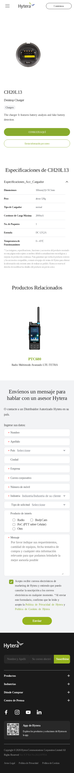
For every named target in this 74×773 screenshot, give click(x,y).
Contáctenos (59, 6)
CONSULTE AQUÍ (37, 132)
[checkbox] (39, 523)
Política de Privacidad (28, 763)
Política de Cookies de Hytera (32, 609)
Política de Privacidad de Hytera (44, 604)
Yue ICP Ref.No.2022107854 (33, 754)
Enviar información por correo (37, 143)
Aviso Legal (9, 763)
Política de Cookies (51, 763)
